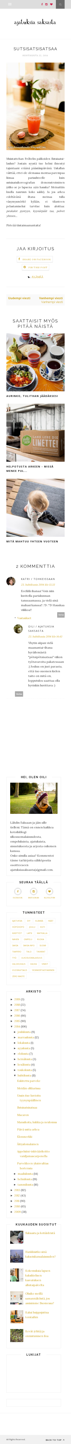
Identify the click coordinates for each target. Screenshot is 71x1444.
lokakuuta (24, 1043)
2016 (17, 1015)
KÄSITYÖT (17, 933)
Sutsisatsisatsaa (27, 1107)
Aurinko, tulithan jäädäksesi (32, 396)
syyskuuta (24, 1048)
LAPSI (29, 933)
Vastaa (61, 615)
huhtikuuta (24, 1075)
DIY (28, 920)
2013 (17, 1190)
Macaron (23, 1115)
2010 (17, 1206)
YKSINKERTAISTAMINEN (43, 970)
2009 (17, 1212)
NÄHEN (15, 939)
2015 (17, 1021)
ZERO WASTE (18, 976)
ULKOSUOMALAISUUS (31, 957)
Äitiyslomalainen (28, 1144)
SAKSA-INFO (29, 945)
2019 (17, 999)
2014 (17, 1026)
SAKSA (15, 945)
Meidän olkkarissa (28, 1088)
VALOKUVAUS (18, 964)
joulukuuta (24, 1032)
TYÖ (14, 957)
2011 (16, 1201)
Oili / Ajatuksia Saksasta (41, 629)
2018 (17, 1004)
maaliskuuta (25, 1173)
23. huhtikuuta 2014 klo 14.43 (45, 636)
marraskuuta (26, 1037)
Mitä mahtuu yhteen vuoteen (32, 541)
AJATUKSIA (17, 920)
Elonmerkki (24, 1136)
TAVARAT (40, 951)
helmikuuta (25, 1179)
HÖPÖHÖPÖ (18, 927)
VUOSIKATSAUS (19, 970)
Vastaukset (24, 618)
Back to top (54, 1440)
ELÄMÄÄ (37, 277)
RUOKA (40, 939)
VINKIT (45, 964)
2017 (17, 1010)
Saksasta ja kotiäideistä (40, 1233)
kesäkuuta (24, 1064)
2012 (17, 1195)
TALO (28, 951)
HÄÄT (50, 920)
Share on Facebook (37, 259)
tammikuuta (25, 1184)
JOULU (32, 927)
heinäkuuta (25, 1059)
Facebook (18, 898)
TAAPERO (16, 951)
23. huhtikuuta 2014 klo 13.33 (38, 584)
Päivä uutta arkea (28, 1129)
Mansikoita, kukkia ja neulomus (37, 1122)
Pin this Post (38, 267)
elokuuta (23, 1053)
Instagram (33, 898)
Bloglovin (49, 898)
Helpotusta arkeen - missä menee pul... (30, 469)
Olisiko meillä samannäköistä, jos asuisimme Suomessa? (39, 1298)
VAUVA (33, 964)
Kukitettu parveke (28, 1081)
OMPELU (28, 939)
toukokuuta (25, 1070)
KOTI (42, 927)
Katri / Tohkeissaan (38, 579)
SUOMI (43, 945)
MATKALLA (42, 933)
